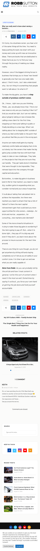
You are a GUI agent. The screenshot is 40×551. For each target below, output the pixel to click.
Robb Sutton (11, 31)
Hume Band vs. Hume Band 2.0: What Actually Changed (24, 478)
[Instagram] (20, 451)
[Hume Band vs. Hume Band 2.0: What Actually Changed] (8, 479)
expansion (27, 296)
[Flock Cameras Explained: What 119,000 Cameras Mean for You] (8, 489)
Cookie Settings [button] (8, 546)
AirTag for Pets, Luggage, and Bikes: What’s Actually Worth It (24, 507)
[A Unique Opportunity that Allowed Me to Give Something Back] (20, 349)
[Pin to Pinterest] (29, 36)
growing (5, 300)
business (6, 296)
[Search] (38, 12)
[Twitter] (15, 451)
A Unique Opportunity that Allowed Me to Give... (20, 364)
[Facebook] (9, 451)
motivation (15, 300)
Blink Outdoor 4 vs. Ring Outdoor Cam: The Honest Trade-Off (24, 498)
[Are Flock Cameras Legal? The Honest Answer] (8, 470)
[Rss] (30, 451)
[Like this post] (14, 36)
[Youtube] (25, 451)
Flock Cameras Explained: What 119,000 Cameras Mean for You (24, 488)
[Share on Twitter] (24, 36)
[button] (4, 354)
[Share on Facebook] (19, 36)
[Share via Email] (33, 36)
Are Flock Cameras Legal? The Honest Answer (24, 469)
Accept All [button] (19, 546)
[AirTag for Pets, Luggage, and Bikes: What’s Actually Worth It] (8, 509)
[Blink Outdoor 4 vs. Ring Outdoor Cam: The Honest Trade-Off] (8, 499)
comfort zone (16, 296)
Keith (4, 385)
